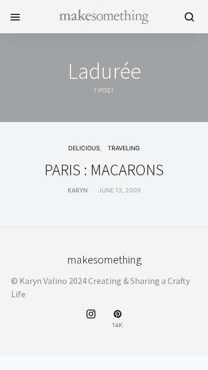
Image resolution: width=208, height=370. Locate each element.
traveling (124, 148)
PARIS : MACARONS (104, 170)
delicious (84, 148)
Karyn (78, 190)
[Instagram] (91, 319)
